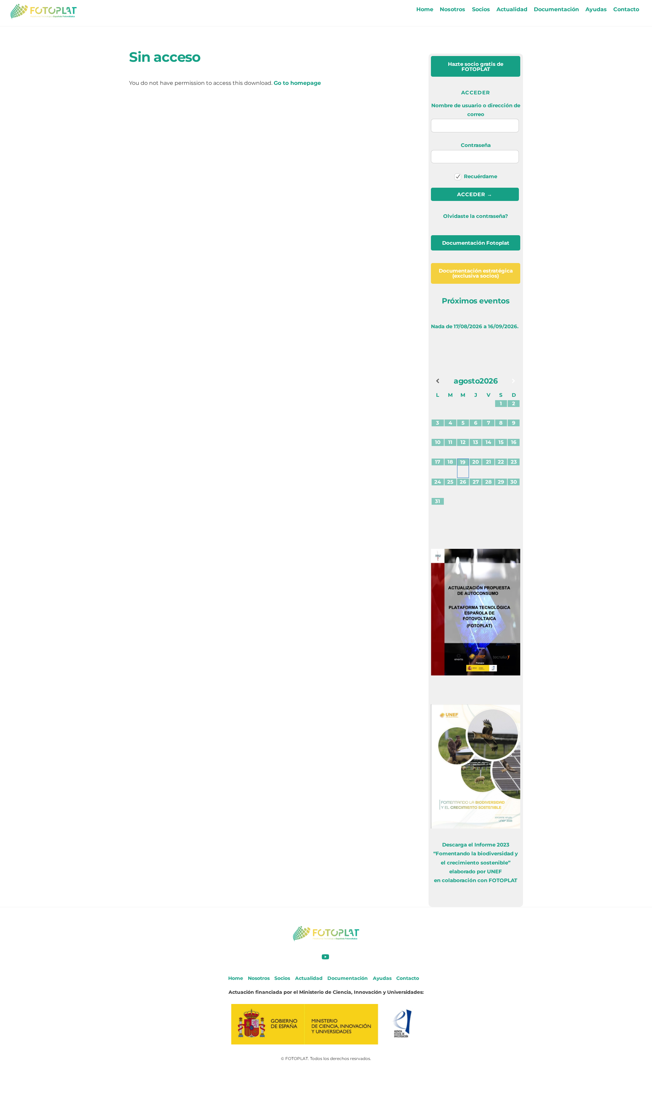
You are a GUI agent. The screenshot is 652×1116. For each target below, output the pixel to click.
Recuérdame (480, 176)
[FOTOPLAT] (43, 16)
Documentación (556, 9)
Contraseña (476, 145)
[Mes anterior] (437, 381)
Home (424, 9)
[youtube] (325, 956)
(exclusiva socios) (476, 273)
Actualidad (511, 9)
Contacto (626, 9)
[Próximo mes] (514, 381)
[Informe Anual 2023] (475, 826)
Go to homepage (297, 83)
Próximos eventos (475, 300)
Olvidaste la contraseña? (475, 216)
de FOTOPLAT (475, 66)
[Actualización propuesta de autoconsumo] (475, 673)
